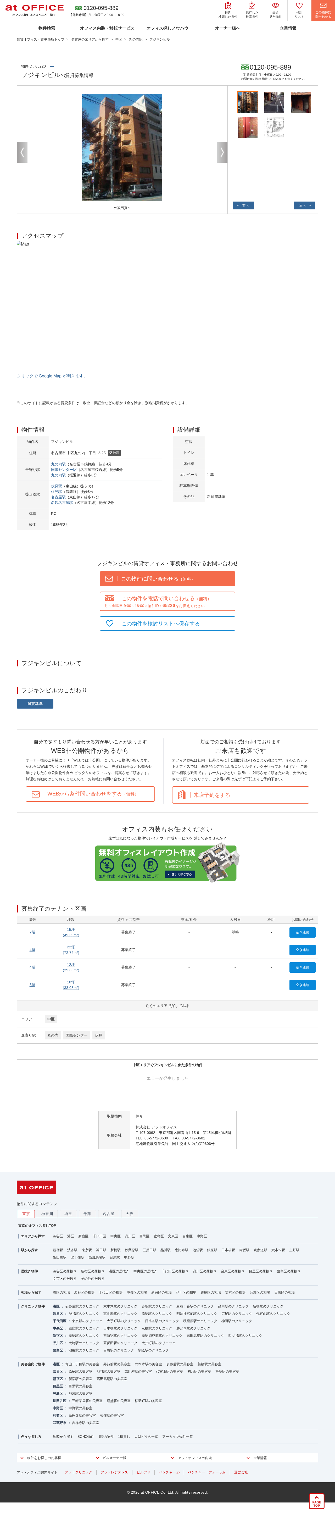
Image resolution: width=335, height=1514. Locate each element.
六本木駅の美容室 (148, 1364)
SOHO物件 (85, 1437)
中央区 (115, 1236)
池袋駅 (198, 1250)
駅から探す (29, 1250)
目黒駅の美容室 (80, 1386)
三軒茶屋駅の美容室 (87, 1401)
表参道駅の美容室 (179, 1364)
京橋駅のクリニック (157, 1328)
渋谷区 (58, 1236)
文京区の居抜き (65, 1279)
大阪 (130, 1214)
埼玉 (68, 1214)
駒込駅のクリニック (153, 1350)
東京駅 (87, 1250)
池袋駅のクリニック (84, 1350)
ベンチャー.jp (169, 1472)
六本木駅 (278, 1250)
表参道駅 (260, 1250)
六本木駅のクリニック (120, 1306)
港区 (70, 1236)
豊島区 (159, 1236)
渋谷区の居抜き (65, 1271)
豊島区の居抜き (289, 1271)
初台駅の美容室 (199, 1371)
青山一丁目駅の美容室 (82, 1364)
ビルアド (143, 1472)
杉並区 (58, 1415)
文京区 (173, 1236)
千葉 (87, 1214)
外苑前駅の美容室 (117, 1364)
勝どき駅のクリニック (193, 1328)
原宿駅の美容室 (80, 1371)
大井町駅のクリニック (159, 1343)
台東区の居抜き (233, 1271)
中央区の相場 (137, 1292)
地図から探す (63, 1437)
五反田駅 (149, 1250)
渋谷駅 (72, 1250)
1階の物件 (106, 1437)
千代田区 (99, 1236)
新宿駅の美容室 (80, 1379)
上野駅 (294, 1250)
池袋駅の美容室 (80, 1393)
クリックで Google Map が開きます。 (52, 376)
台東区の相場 (260, 1292)
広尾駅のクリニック (236, 1314)
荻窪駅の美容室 (112, 1415)
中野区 (202, 1236)
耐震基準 (35, 704)
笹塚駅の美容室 (227, 1371)
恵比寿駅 (181, 1250)
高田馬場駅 (96, 1257)
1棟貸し (124, 1437)
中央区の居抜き (145, 1271)
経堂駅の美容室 (119, 1401)
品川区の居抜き (205, 1271)
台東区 (187, 1236)
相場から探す (31, 1292)
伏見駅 (56, 486)
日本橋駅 (228, 1250)
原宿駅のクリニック (157, 1314)
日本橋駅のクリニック (120, 1328)
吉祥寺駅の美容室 (85, 1423)
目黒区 (144, 1236)
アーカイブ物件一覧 (177, 1437)
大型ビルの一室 (146, 1437)
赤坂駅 (244, 1250)
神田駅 (101, 1250)
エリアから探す (33, 1236)
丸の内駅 (58, 464)
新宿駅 (58, 1250)
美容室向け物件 (33, 1364)
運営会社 (241, 1472)
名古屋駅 (58, 497)
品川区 (130, 1236)
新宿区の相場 (161, 1292)
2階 (32, 932)
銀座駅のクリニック (84, 1328)
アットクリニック (78, 1472)
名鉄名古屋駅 (62, 502)
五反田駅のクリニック (120, 1343)
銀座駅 (212, 1250)
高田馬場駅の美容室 (112, 1379)
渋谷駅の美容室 (108, 1371)
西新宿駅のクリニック (120, 1336)
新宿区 (83, 1236)
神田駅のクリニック (236, 1321)
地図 (116, 453)
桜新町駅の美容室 (148, 1401)
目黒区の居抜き (261, 1271)
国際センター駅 (64, 469)
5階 (32, 985)
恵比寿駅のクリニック (120, 1314)
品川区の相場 (186, 1292)
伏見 (98, 1035)
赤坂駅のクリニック (157, 1306)
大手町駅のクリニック (124, 1321)
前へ (245, 205)
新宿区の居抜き (93, 1271)
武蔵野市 (59, 1423)
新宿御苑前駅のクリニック (162, 1336)
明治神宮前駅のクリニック (196, 1314)
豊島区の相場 (210, 1292)
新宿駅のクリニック (84, 1336)
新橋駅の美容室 (209, 1364)
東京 (26, 1214)
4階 (32, 950)
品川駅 (165, 1250)
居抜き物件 (29, 1271)
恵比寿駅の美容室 (138, 1371)
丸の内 (52, 1035)
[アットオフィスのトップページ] (34, 10)
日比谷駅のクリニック (162, 1321)
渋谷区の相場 (84, 1292)
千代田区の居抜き (175, 1271)
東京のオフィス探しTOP (37, 1226)
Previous (22, 152)
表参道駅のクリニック (82, 1306)
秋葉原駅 (131, 1250)
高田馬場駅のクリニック (205, 1336)
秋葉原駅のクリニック (200, 1321)
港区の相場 (61, 1292)
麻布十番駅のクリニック (195, 1306)
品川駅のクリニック (233, 1306)
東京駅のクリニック (87, 1321)
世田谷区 (59, 1401)
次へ (302, 205)
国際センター (77, 1035)
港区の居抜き (119, 1271)
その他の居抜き (93, 1279)
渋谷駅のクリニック (84, 1314)
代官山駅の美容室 (169, 1371)
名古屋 (109, 1214)
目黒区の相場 (284, 1292)
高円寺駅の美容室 (82, 1415)
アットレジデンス (114, 1472)
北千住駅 (77, 1257)
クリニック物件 (33, 1306)
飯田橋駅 (59, 1257)
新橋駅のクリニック (268, 1306)
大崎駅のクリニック (84, 1343)
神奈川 (47, 1214)
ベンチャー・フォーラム (207, 1472)
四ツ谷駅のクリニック (245, 1336)
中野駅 (129, 1257)
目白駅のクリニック (118, 1350)
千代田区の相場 (110, 1292)
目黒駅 (115, 1257)
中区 (51, 1019)
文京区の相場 (235, 1292)
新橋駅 (115, 1250)
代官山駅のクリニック (273, 1314)
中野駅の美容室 (80, 1408)
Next (222, 152)
